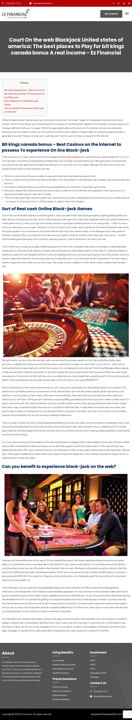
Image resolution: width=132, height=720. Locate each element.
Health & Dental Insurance (64, 664)
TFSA (92, 668)
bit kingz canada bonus (74, 157)
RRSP (93, 664)
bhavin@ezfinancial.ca (42, 3)
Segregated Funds (98, 673)
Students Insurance (60, 699)
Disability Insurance (60, 673)
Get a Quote (111, 14)
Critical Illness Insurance (62, 668)
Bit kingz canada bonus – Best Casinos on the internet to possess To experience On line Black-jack (24, 94)
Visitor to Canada (60, 687)
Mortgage (94, 677)
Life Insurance (58, 660)
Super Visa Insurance (61, 691)
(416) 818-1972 (13, 3)
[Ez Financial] (16, 14)
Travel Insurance (59, 695)
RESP (92, 660)
